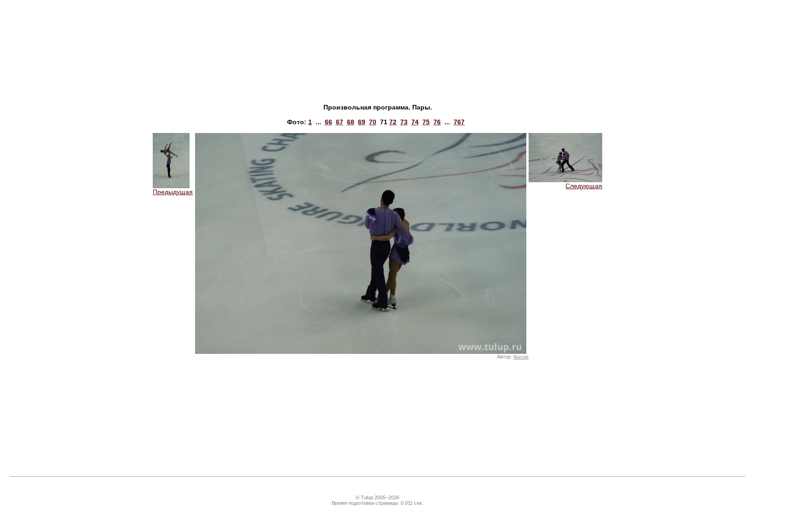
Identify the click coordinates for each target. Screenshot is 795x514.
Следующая (583, 186)
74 (415, 122)
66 (328, 122)
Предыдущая (173, 192)
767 (459, 122)
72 (393, 122)
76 (437, 122)
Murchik (521, 357)
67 (339, 122)
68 (350, 122)
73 (404, 122)
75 (426, 122)
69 (361, 122)
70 (372, 122)
